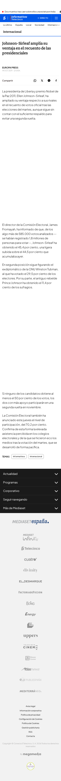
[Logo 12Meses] (30, 658)
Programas (10, 482)
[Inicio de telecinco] (4, 18)
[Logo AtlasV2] (30, 669)
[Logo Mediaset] (30, 523)
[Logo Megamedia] (32, 754)
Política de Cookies (30, 723)
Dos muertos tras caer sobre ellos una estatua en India (30, 11)
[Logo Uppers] (30, 636)
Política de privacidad (30, 715)
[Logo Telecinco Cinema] (30, 647)
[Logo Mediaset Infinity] (30, 537)
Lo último (7, 25)
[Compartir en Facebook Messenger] (49, 81)
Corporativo (11, 491)
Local (28, 25)
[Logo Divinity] (30, 570)
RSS (30, 732)
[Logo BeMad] (30, 625)
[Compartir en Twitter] (42, 81)
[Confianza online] (30, 769)
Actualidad (10, 473)
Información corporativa (30, 710)
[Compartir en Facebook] (56, 81)
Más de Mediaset (14, 508)
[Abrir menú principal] (56, 18)
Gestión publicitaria (30, 728)
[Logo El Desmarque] (30, 581)
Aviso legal (30, 706)
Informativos (19, 456)
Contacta (30, 736)
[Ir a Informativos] (18, 18)
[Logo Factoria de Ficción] (30, 592)
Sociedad (39, 25)
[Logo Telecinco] (30, 548)
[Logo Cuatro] (30, 559)
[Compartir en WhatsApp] (35, 81)
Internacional (54, 25)
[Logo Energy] (30, 614)
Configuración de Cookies (30, 719)
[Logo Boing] (30, 603)
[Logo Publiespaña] (30, 680)
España (19, 25)
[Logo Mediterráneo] (30, 691)
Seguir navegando (15, 499)
